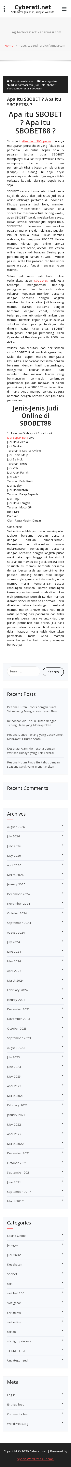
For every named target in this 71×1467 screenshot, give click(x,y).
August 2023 (16, 1048)
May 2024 (14, 961)
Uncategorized (49, 81)
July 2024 (13, 942)
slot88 (11, 1332)
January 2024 (16, 1000)
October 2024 (17, 913)
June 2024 (14, 951)
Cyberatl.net (33, 7)
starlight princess (19, 1341)
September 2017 (19, 1192)
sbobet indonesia (18, 88)
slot (9, 1284)
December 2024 (18, 894)
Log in (11, 1395)
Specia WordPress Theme (35, 1459)
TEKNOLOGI (16, 1351)
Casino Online (16, 1236)
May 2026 (14, 855)
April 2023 (14, 1086)
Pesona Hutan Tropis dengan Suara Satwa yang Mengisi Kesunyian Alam (32, 709)
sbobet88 (36, 88)
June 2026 (14, 846)
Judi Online (14, 1255)
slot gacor (14, 1303)
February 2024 (17, 990)
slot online (14, 1322)
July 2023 (13, 1057)
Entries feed (15, 1404)
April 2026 (14, 865)
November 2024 (18, 903)
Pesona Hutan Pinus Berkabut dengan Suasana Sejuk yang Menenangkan (33, 764)
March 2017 (15, 1201)
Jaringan (12, 1245)
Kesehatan (14, 1264)
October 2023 (17, 1028)
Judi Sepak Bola (17, 437)
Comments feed (18, 1414)
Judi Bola (40, 85)
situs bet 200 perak (36, 141)
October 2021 (17, 1163)
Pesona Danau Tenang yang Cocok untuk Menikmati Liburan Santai (35, 737)
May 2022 (14, 1124)
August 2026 (16, 827)
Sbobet (12, 1274)
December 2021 (18, 1153)
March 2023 (15, 1096)
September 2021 (19, 1172)
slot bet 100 (15, 1293)
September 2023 (19, 1038)
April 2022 (14, 1134)
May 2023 (14, 1076)
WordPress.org (18, 1424)
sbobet (51, 85)
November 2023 (18, 1019)
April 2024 (14, 971)
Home (9, 45)
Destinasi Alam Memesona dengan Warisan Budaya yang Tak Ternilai (31, 750)
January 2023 (16, 1115)
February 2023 (17, 1105)
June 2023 (14, 1067)
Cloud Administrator (21, 81)
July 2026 (13, 836)
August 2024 (16, 932)
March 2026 (15, 875)
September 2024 (19, 923)
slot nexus (14, 1312)
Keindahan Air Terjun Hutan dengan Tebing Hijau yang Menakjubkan (31, 723)
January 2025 (16, 884)
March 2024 (15, 980)
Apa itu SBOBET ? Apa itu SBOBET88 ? (34, 101)
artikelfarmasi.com (22, 85)
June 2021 (14, 1182)
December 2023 (18, 1009)
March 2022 (15, 1144)
